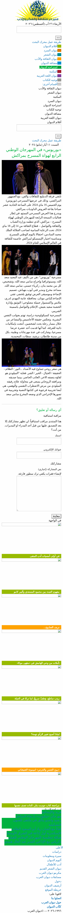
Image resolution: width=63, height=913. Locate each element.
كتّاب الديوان (54, 906)
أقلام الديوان (50, 46)
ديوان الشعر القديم (50, 868)
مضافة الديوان (49, 63)
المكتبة (53, 71)
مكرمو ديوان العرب (50, 872)
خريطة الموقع (53, 889)
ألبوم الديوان (54, 860)
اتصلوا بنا (56, 898)
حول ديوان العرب (51, 902)
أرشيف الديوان (52, 885)
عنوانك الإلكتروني (52, 449)
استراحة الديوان (48, 67)
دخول (58, 881)
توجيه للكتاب (50, 79)
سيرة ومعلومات (52, 855)
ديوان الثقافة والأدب (46, 58)
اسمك (58, 435)
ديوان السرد (50, 50)
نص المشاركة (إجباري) (49, 469)
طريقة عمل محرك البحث (46, 41)
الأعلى (59, 847)
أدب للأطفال (54, 864)
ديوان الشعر (50, 54)
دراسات (56, 851)
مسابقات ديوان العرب (48, 877)
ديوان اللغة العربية (47, 75)
